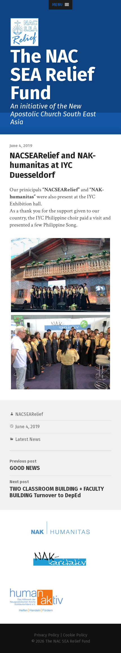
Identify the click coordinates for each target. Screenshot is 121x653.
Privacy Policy (46, 635)
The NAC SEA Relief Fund (67, 641)
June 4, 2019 (27, 426)
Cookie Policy (75, 635)
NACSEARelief (29, 414)
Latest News (28, 439)
